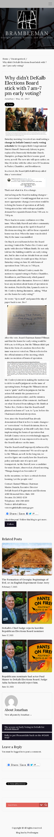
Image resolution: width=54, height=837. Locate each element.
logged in (18, 751)
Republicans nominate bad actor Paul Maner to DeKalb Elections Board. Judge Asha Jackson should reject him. (24, 679)
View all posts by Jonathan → (18, 715)
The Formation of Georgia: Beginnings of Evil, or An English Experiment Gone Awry (25, 581)
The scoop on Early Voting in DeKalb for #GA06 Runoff (24, 728)
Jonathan (9, 99)
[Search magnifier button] (46, 805)
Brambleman (27, 33)
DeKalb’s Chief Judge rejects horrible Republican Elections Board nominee (23, 629)
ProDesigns (32, 832)
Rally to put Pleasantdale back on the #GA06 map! (26, 736)
